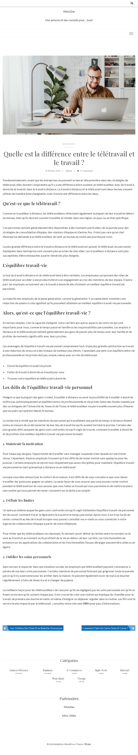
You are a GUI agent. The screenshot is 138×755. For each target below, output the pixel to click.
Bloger (87, 744)
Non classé (58, 678)
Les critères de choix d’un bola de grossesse (36, 628)
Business (69, 143)
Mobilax (69, 707)
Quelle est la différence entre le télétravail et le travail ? (69, 158)
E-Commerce (74, 670)
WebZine (69, 11)
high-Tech (101, 670)
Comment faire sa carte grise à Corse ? (105, 628)
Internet (124, 670)
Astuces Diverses (18, 670)
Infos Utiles (69, 715)
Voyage (82, 678)
